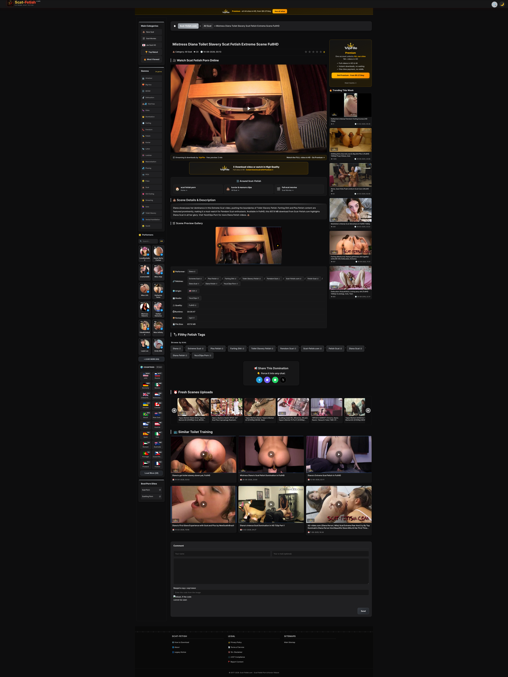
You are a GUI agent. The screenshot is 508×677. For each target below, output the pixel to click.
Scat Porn (146, 490)
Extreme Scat (194, 279)
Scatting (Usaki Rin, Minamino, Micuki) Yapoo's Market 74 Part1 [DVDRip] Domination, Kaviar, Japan (293, 420)
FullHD (191, 305)
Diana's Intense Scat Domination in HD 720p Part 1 (262, 525)
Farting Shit (229, 279)
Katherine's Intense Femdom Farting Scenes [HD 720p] (349, 120)
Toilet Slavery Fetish (250, 279)
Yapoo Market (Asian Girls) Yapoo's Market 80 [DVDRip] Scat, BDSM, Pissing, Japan (192, 420)
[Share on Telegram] (259, 380)
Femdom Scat (272, 279)
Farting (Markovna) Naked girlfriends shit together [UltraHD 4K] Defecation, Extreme (350, 258)
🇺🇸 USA (192, 291)
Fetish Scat (312, 279)
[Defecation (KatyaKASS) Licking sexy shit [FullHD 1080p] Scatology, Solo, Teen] (351, 278)
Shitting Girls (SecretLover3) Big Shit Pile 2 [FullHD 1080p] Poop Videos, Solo (350, 155)
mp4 (191, 318)
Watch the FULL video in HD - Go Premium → (306, 157)
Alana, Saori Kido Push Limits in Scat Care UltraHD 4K (350, 190)
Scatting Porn (147, 496)
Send (363, 611)
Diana (191, 271)
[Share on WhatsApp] (275, 380)
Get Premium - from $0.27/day (350, 75)
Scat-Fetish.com (188, 26)
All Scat (207, 26)
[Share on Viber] (267, 380)
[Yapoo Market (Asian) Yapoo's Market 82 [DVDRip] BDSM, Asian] (260, 407)
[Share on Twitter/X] (283, 380)
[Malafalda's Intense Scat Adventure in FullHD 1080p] (351, 210)
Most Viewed (151, 59)
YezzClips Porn (230, 284)
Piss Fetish (212, 279)
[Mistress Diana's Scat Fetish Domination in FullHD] (271, 454)
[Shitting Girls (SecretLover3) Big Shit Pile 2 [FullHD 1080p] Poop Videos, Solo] (351, 140)
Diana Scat (193, 284)
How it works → (350, 83)
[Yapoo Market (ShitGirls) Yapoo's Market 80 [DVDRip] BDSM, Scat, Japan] (360, 407)
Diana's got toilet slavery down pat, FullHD (191, 475)
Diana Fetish (211, 284)
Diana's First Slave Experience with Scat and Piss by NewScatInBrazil (203, 525)
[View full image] (249, 245)
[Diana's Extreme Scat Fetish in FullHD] (339, 454)
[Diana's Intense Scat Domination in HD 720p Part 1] (271, 504)
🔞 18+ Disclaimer (235, 652)
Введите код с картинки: (184, 588)
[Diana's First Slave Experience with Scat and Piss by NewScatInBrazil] (203, 504)
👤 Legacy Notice (179, 652)
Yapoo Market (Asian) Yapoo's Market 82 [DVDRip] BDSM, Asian (259, 419)
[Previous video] (174, 410)
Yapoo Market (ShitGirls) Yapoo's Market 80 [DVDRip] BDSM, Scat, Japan (358, 420)
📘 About (176, 647)
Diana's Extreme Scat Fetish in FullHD (324, 475)
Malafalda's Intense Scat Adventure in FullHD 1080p (350, 224)
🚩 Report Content (235, 662)
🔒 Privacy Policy (235, 642)
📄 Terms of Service (236, 647)
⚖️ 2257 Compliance (236, 657)
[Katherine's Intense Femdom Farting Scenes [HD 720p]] (351, 105)
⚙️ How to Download (180, 642)
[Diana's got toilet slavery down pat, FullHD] (203, 454)
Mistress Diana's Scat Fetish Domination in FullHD (262, 475)
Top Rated (151, 52)
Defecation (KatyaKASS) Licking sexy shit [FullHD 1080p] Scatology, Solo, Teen (349, 293)
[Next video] (368, 410)
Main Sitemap (289, 642)
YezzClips (193, 298)
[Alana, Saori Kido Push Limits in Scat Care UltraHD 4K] (351, 175)
